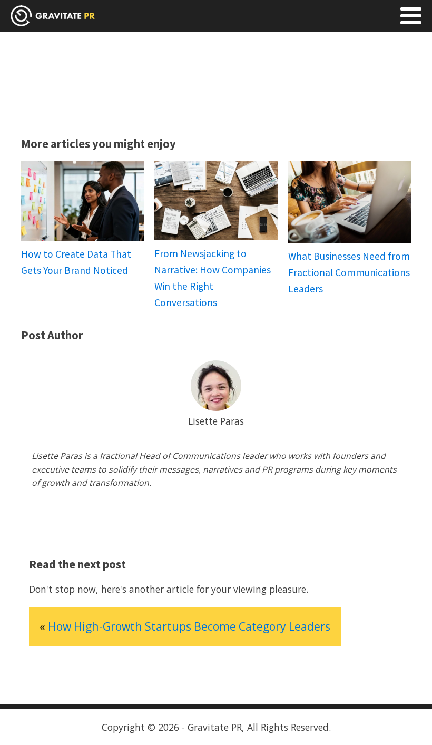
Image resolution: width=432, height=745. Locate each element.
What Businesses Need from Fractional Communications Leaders (349, 272)
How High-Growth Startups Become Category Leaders (189, 626)
